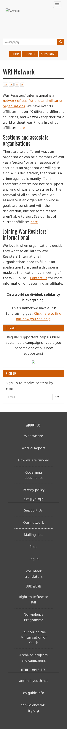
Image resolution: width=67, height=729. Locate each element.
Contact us (38, 278)
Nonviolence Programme (33, 617)
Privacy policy (33, 490)
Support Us (33, 510)
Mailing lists (33, 534)
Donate (30, 54)
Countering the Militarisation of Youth (33, 637)
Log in (34, 559)
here (21, 127)
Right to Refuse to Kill (33, 599)
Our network (33, 522)
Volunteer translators (34, 574)
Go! (57, 397)
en (11, 84)
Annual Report (33, 448)
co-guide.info (33, 693)
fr (22, 84)
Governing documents (34, 475)
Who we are (33, 435)
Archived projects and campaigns (33, 658)
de (5, 84)
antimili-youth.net (33, 680)
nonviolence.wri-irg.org (33, 708)
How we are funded (33, 460)
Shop (15, 54)
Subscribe (48, 54)
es (17, 84)
